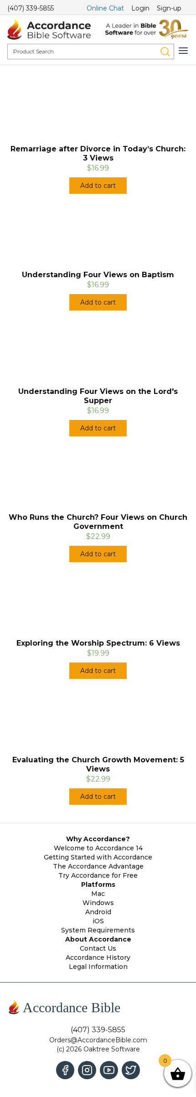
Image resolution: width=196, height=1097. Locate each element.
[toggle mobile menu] (183, 50)
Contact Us (98, 948)
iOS (98, 921)
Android (98, 912)
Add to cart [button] (98, 185)
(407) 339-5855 (30, 8)
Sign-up (169, 8)
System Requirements (98, 930)
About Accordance (98, 939)
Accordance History (98, 957)
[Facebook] (65, 1070)
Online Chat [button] (105, 8)
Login (140, 8)
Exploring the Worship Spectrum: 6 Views (98, 643)
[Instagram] (87, 1070)
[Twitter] (131, 1070)
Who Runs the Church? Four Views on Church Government (98, 522)
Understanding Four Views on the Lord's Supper (98, 396)
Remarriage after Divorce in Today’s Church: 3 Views (98, 153)
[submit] (165, 51)
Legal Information (98, 966)
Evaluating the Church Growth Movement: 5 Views (98, 764)
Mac (98, 894)
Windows (98, 903)
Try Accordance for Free (98, 875)
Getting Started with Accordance (98, 857)
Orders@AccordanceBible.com (98, 1040)
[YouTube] (109, 1070)
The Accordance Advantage (98, 866)
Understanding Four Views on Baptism (98, 274)
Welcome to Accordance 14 (98, 848)
